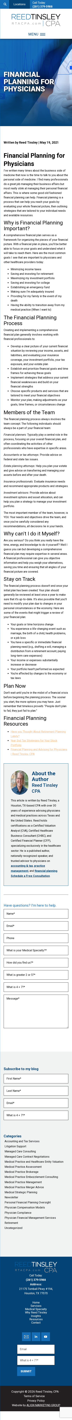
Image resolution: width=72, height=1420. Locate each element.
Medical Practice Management (23, 1182)
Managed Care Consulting (20, 1151)
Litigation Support (15, 1146)
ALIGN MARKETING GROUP (43, 1405)
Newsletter (11, 1197)
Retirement (11, 1223)
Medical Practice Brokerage (21, 1172)
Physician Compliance (18, 1212)
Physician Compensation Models (25, 1207)
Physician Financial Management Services (30, 1217)
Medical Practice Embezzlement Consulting (31, 1177)
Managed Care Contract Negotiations (27, 1156)
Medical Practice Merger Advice (24, 1187)
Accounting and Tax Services (22, 1141)
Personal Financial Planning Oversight (28, 1202)
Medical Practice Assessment (23, 1166)
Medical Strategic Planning (21, 1192)
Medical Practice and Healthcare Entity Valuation (34, 1161)
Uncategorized (13, 1228)
